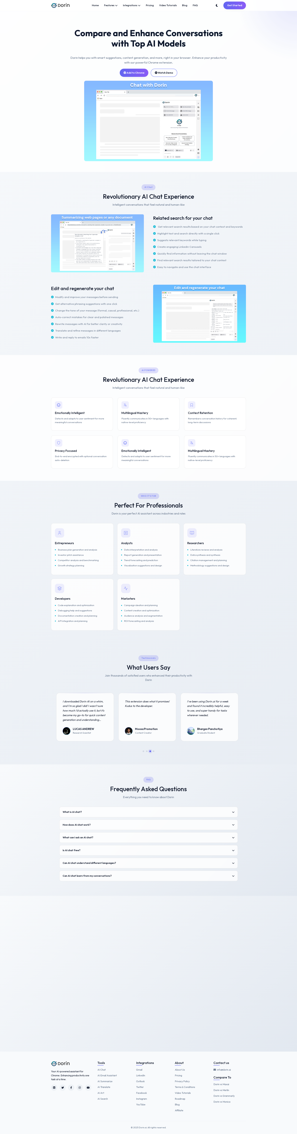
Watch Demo (165, 72)
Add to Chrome (135, 72)
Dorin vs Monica (221, 1101)
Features (109, 5)
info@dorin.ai (224, 1069)
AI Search (102, 1098)
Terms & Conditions (185, 1087)
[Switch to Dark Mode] (217, 5)
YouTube (140, 1104)
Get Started (234, 5)
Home (95, 5)
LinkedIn (140, 1075)
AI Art (100, 1092)
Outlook (140, 1081)
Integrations (130, 5)
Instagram (141, 1098)
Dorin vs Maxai (221, 1084)
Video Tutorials (168, 5)
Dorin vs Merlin (221, 1090)
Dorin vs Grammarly (224, 1095)
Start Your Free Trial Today (79, 1014)
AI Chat (101, 1069)
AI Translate (103, 1087)
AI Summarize (104, 1081)
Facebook (141, 1092)
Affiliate (179, 1110)
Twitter (140, 1087)
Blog (184, 5)
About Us (180, 1069)
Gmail (139, 1069)
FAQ (195, 5)
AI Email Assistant (107, 1075)
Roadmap (180, 1098)
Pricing (150, 5)
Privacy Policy (182, 1081)
